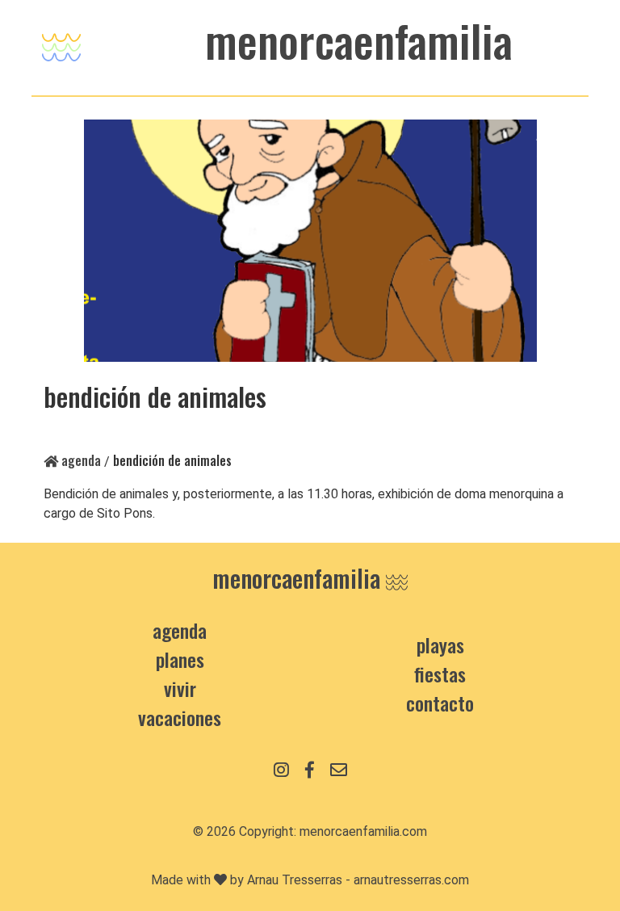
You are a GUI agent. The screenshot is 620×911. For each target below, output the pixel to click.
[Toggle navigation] (61, 43)
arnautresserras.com (411, 880)
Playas (440, 644)
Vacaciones (179, 717)
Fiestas (440, 673)
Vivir (180, 688)
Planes (180, 659)
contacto (440, 702)
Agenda (79, 460)
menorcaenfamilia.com (363, 831)
